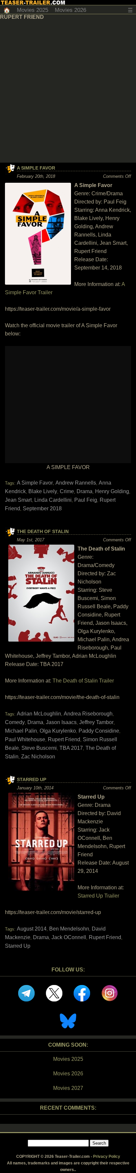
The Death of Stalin (43, 531)
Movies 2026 (70, 10)
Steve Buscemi (39, 748)
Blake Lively (42, 491)
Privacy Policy (106, 1156)
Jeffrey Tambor (96, 722)
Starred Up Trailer (98, 896)
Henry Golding (112, 491)
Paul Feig (85, 500)
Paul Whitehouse (25, 739)
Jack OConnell (68, 937)
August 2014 (32, 929)
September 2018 (42, 508)
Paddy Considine (99, 731)
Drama (84, 491)
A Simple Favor (36, 168)
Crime (67, 491)
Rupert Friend (64, 739)
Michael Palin (21, 731)
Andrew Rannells (75, 483)
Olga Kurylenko (58, 731)
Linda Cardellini (53, 500)
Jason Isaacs (61, 722)
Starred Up (31, 779)
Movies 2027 (68, 1088)
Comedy (15, 722)
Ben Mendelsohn (69, 929)
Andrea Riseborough (88, 713)
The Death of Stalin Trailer (83, 680)
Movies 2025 (32, 10)
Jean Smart (18, 500)
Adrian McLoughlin (39, 713)
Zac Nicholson (38, 756)
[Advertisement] (68, 91)
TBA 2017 (71, 748)
